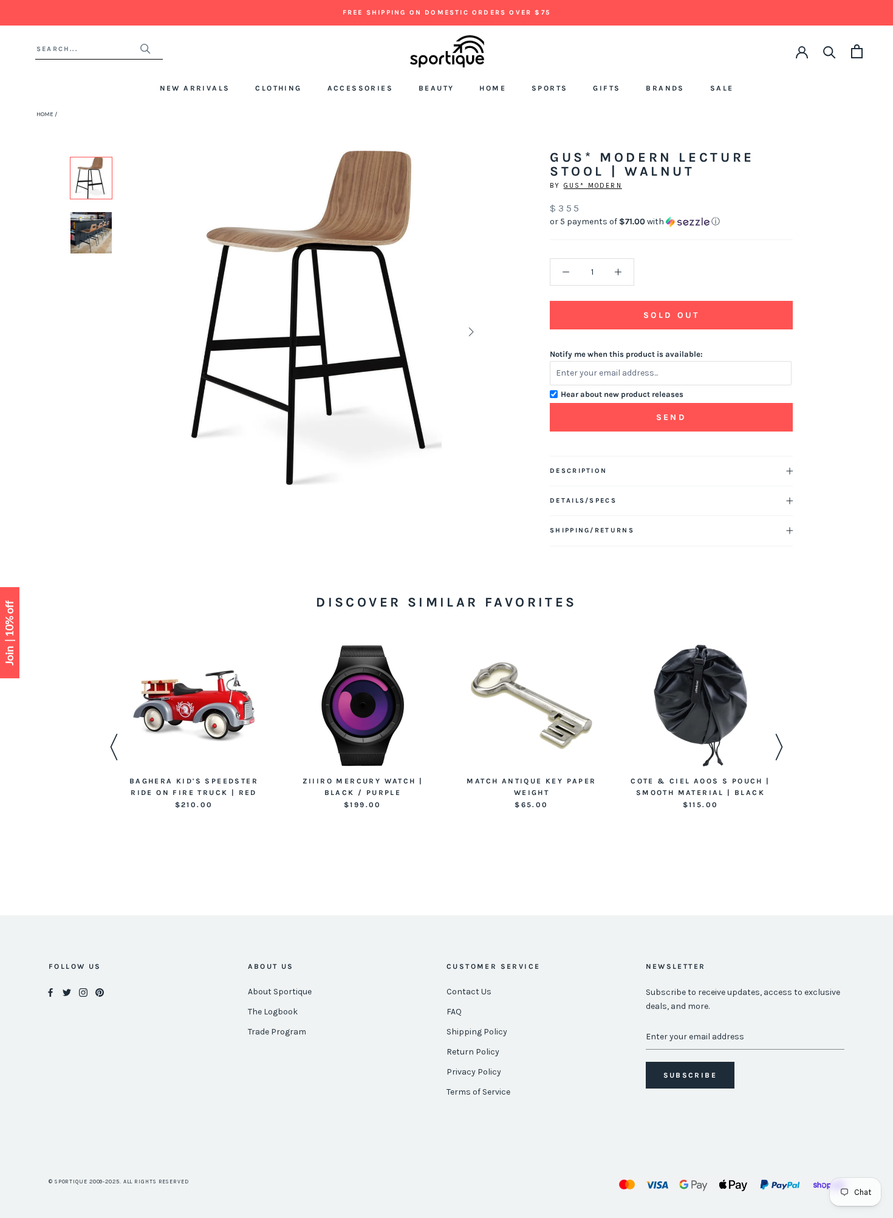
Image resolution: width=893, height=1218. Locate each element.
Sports (549, 88)
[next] (470, 331)
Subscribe (690, 1075)
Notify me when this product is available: (626, 354)
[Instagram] (83, 992)
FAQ (454, 1011)
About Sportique (280, 991)
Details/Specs (583, 500)
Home (492, 88)
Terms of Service (478, 1092)
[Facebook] (50, 992)
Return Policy (472, 1052)
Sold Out (671, 315)
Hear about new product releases (622, 394)
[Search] (829, 51)
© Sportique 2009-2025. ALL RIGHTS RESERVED (119, 1181)
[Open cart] (857, 51)
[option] (91, 178)
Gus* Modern (593, 186)
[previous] (163, 331)
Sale (722, 88)
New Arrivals (195, 88)
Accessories (360, 88)
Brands (665, 88)
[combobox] (87, 48)
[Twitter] (67, 992)
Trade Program (277, 1032)
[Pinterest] (99, 992)
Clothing (278, 88)
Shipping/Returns (592, 530)
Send (671, 417)
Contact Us (468, 991)
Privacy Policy (473, 1072)
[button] (671, 221)
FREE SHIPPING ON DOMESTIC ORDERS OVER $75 (446, 12)
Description (578, 471)
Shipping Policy (476, 1032)
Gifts (606, 88)
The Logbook (273, 1011)
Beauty (436, 88)
